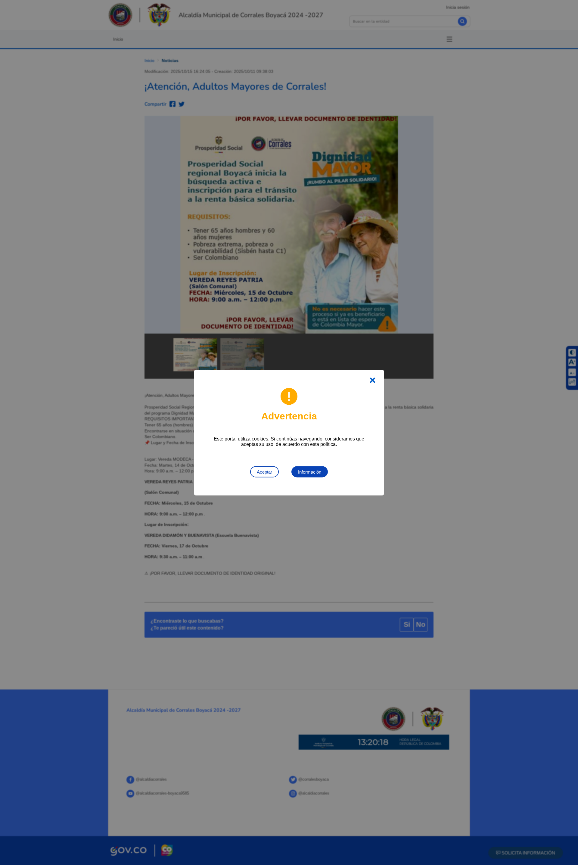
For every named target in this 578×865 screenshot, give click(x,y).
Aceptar (264, 471)
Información (309, 471)
